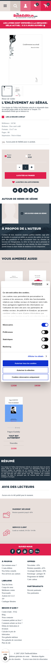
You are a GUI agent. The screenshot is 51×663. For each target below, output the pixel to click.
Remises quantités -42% (36, 568)
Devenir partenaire (34, 590)
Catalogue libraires (9, 601)
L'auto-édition (7, 568)
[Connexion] (25, 7)
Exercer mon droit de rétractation (35, 659)
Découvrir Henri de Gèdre (35, 213)
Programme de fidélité (35, 577)
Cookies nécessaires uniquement (25, 377)
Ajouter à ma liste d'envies (27, 182)
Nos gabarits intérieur (10, 637)
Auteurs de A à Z (8, 596)
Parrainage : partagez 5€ (36, 574)
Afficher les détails (36, 356)
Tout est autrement (13, 437)
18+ (3, 599)
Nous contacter (7, 617)
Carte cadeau (32, 579)
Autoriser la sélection (25, 370)
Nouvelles (13, 443)
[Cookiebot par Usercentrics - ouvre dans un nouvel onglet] (32, 284)
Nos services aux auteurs (11, 574)
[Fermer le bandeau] (47, 284)
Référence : (6, 123)
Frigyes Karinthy (13, 432)
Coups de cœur (7, 587)
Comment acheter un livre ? (12, 623)
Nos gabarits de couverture (12, 640)
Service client (19, 527)
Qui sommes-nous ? (9, 565)
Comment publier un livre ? (12, 620)
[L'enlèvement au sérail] (25, 83)
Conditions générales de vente (18, 656)
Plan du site (6, 643)
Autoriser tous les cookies (25, 363)
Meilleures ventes (8, 590)
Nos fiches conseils (9, 571)
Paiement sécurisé (21, 509)
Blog (3, 615)
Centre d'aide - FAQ (9, 612)
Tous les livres (7, 585)
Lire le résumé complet (15, 117)
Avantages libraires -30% (36, 571)
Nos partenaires (33, 593)
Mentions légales (38, 656)
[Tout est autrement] (13, 409)
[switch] (45, 332)
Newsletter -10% (33, 565)
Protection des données (12, 659)
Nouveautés (6, 593)
